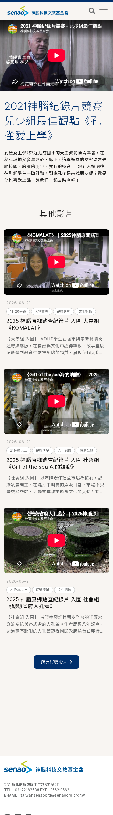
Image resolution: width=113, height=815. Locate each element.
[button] (92, 11)
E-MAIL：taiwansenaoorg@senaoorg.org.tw (44, 795)
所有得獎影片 (54, 662)
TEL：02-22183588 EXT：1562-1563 (36, 790)
